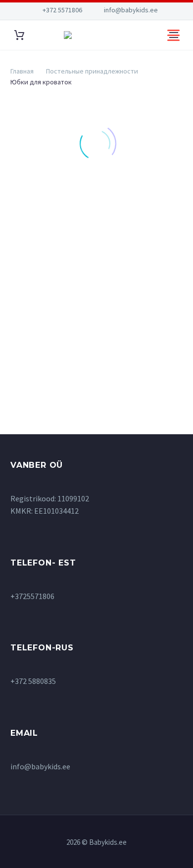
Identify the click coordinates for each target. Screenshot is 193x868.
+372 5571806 (62, 9)
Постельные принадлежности (92, 71)
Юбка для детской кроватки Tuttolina (48, 309)
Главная (22, 71)
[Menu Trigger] (173, 34)
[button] (48, 221)
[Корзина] (19, 35)
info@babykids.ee (131, 9)
